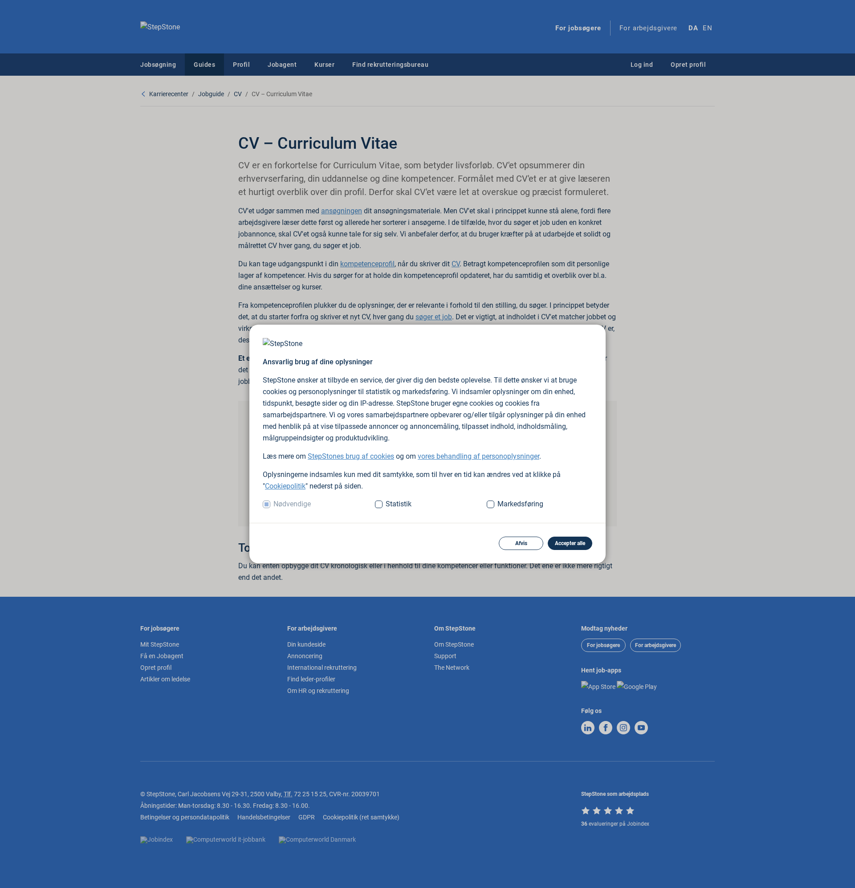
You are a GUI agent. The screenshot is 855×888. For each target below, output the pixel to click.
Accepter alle (570, 543)
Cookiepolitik (285, 486)
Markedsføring (520, 504)
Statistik (398, 504)
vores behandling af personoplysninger (478, 456)
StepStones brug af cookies (351, 456)
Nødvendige (292, 504)
